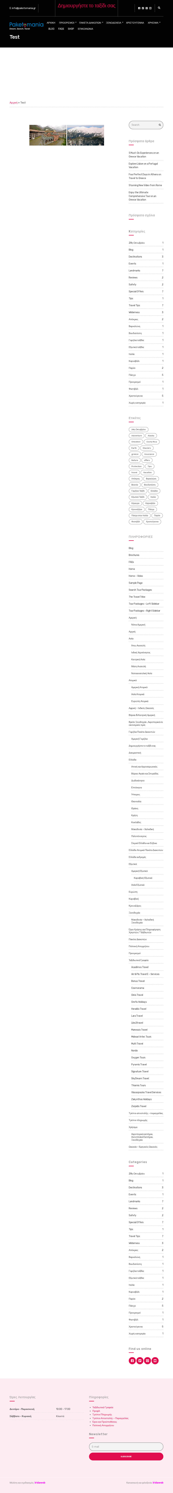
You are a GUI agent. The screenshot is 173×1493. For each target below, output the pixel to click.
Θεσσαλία (136, 801)
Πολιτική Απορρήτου (139, 946)
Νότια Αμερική (138, 624)
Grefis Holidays (139, 1002)
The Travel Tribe (137, 596)
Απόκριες (133, 319)
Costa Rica (151, 442)
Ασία (131, 638)
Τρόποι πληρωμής (138, 1120)
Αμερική (133, 617)
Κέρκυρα (135, 503)
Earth (134, 448)
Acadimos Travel (140, 967)
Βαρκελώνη (134, 326)
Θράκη (134, 808)
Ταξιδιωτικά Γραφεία (138, 960)
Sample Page (135, 583)
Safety (132, 284)
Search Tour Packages (140, 589)
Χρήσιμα (153, 22)
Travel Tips (134, 305)
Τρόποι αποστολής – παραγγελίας (146, 1113)
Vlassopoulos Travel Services (146, 1092)
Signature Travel (139, 1071)
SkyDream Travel (140, 1078)
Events (132, 263)
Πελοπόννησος (139, 836)
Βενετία (134, 485)
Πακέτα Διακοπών (90, 22)
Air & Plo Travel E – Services (145, 974)
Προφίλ (96, 1411)
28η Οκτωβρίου (137, 242)
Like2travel (137, 1022)
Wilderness (134, 312)
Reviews (133, 277)
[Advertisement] (86, 73)
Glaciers (147, 448)
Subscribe (126, 1456)
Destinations (135, 256)
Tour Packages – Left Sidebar (144, 603)
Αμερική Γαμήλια (139, 738)
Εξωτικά (133, 864)
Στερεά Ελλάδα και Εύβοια (144, 843)
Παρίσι (132, 368)
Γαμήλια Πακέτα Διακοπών (142, 731)
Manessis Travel (139, 1029)
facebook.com (139, 8)
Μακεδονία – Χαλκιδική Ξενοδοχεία (142, 921)
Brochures (134, 555)
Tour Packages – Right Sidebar (144, 610)
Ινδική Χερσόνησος (140, 652)
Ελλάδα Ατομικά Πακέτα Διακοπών (146, 850)
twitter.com (143, 8)
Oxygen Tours (138, 1057)
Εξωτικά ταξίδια (136, 347)
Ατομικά (133, 680)
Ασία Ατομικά (137, 694)
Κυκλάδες (136, 822)
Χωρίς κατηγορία (137, 402)
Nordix (134, 1050)
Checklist (135, 442)
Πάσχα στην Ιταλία (139, 515)
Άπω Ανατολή (138, 645)
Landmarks (134, 270)
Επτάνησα (136, 787)
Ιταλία (131, 354)
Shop (71, 28)
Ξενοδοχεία (113, 22)
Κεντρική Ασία (138, 659)
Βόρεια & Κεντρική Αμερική (142, 715)
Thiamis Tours (138, 1085)
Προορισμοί (66, 22)
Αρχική (51, 22)
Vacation (147, 472)
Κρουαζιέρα (136, 509)
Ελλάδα (154, 491)
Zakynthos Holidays (141, 1099)
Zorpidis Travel (138, 1106)
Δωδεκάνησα (137, 780)
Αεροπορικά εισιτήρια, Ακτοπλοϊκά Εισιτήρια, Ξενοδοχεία (142, 1137)
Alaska (151, 435)
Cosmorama (137, 988)
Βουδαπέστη (135, 333)
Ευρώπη (133, 891)
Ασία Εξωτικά (137, 884)
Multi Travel (137, 1043)
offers (147, 460)
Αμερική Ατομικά (139, 687)
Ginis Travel (137, 995)
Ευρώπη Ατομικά (139, 701)
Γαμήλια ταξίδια (136, 340)
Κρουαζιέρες (135, 905)
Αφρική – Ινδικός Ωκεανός (141, 708)
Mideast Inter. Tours (141, 1036)
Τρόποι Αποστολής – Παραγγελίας (110, 1418)
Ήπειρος (135, 794)
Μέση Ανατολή (138, 666)
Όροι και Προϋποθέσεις (104, 1421)
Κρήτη (134, 815)
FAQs (61, 28)
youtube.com (150, 8)
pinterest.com (146, 8)
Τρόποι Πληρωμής (102, 1414)
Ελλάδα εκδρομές (137, 857)
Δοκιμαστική (135, 752)
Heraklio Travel (138, 1008)
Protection (136, 466)
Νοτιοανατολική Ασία (141, 673)
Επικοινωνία (85, 28)
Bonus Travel (138, 981)
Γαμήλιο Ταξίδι (138, 491)
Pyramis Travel (139, 1064)
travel (134, 472)
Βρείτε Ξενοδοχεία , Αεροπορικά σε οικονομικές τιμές (146, 723)
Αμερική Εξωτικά (139, 871)
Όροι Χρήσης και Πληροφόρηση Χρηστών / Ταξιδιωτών (144, 931)
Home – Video (136, 576)
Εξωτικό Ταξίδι (137, 497)
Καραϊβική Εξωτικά (143, 878)
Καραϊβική (134, 898)
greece (134, 454)
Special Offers (136, 291)
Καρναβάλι (134, 361)
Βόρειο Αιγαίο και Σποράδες (144, 773)
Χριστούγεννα (135, 22)
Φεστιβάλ (133, 388)
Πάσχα (132, 375)
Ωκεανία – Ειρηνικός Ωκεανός (143, 1146)
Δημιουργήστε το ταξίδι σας (142, 745)
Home (132, 569)
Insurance (149, 454)
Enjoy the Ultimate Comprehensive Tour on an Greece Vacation (142, 196)
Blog (51, 28)
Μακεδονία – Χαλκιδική (142, 829)
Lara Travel (137, 1015)
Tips (131, 298)
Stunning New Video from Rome (145, 185)
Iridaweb (40, 1482)
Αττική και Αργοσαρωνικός (144, 766)
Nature (134, 460)
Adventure (136, 435)
